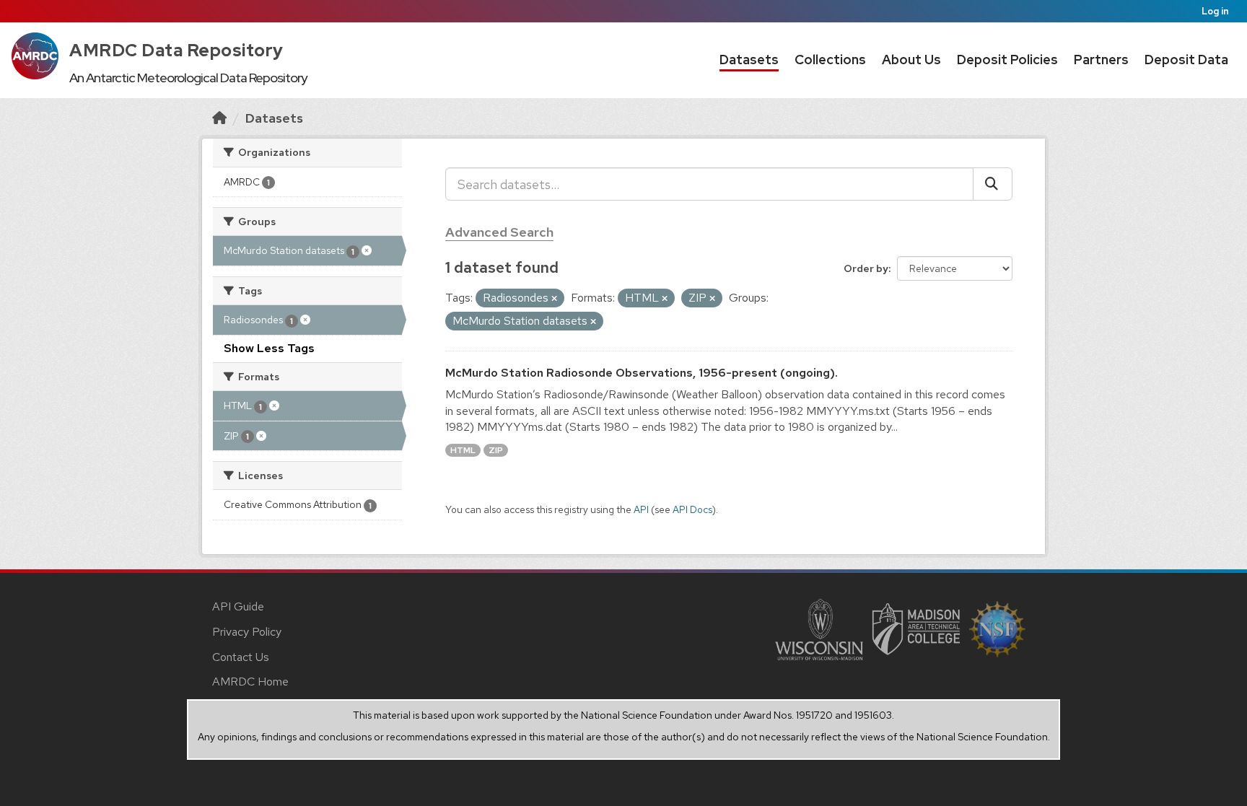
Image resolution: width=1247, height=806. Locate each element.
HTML (463, 450)
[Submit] (992, 184)
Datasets (749, 59)
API (641, 509)
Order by (866, 268)
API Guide (238, 606)
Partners (1101, 59)
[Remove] (554, 299)
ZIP (496, 450)
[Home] (219, 118)
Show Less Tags (269, 348)
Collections (830, 59)
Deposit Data (1186, 59)
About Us (911, 59)
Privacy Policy (246, 631)
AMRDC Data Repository (176, 50)
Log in (1215, 11)
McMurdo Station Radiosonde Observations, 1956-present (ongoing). (641, 372)
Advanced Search (499, 232)
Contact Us (240, 657)
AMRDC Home (250, 681)
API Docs (692, 509)
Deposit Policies (1007, 59)
